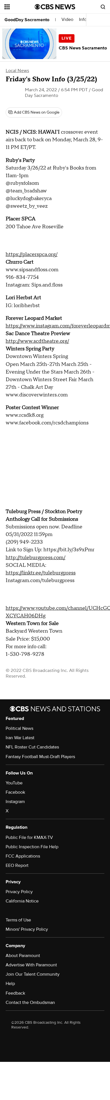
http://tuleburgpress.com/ (35, 557)
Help (10, 983)
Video (67, 19)
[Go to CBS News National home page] (55, 7)
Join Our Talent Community (33, 974)
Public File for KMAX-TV (29, 837)
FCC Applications (23, 856)
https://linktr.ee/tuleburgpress (41, 573)
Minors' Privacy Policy (27, 929)
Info (83, 19)
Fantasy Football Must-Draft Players (40, 756)
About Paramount (23, 955)
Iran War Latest (20, 737)
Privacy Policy (19, 891)
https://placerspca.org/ (32, 254)
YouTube (14, 783)
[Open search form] (102, 6)
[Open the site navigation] (20, 6)
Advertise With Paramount (31, 965)
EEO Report (17, 865)
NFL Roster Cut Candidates (32, 747)
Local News (17, 70)
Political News (19, 728)
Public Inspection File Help (32, 847)
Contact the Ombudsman (30, 1002)
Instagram (15, 801)
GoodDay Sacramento (27, 20)
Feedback (15, 993)
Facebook (15, 792)
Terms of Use (18, 920)
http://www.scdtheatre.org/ (37, 341)
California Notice (22, 901)
